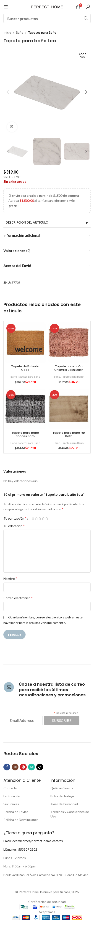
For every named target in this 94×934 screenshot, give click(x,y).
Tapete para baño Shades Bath (25, 434)
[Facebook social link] (6, 767)
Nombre (10, 578)
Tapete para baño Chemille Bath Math (68, 368)
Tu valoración (14, 525)
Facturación (11, 796)
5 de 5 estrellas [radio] (46, 518)
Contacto (10, 788)
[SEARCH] (86, 18)
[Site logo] (47, 6)
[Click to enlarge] (12, 127)
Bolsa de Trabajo (62, 796)
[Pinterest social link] (23, 767)
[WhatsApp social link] (31, 767)
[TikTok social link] (39, 767)
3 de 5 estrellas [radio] (40, 518)
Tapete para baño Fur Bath (68, 434)
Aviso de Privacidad (64, 804)
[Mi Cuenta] (88, 6)
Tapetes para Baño (42, 32)
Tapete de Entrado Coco (25, 368)
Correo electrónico (18, 597)
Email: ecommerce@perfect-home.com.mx (33, 841)
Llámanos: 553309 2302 (20, 849)
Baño (19, 32)
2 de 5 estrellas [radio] (36, 518)
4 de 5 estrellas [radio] (43, 518)
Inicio (7, 32)
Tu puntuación (14, 518)
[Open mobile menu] (5, 6)
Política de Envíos (15, 812)
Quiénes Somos (61, 788)
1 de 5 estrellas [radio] (33, 518)
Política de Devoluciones (20, 820)
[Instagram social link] (15, 767)
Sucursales (11, 804)
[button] (8, 92)
